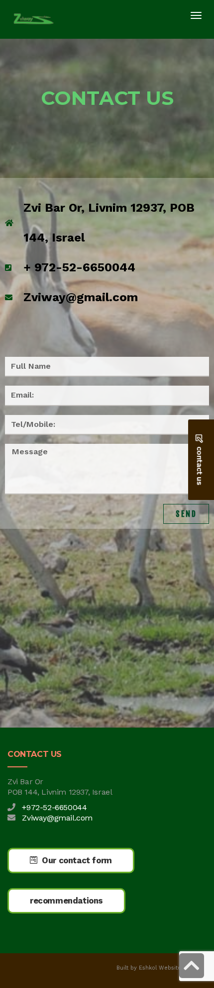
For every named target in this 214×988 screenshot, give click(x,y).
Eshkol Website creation (173, 968)
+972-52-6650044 (54, 807)
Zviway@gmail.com (57, 818)
